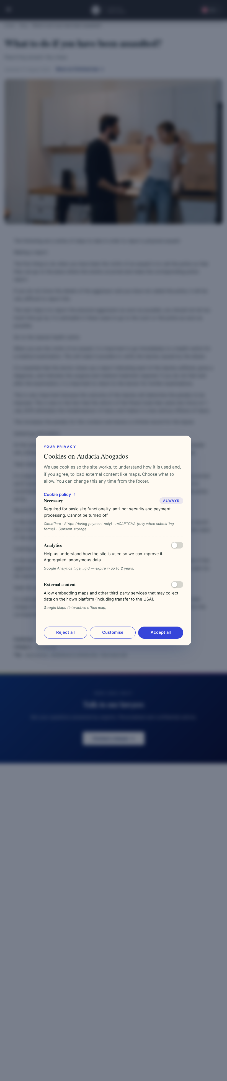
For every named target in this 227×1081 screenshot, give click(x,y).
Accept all (161, 632)
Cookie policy (57, 494)
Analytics (53, 545)
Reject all (65, 632)
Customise (112, 632)
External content (60, 584)
